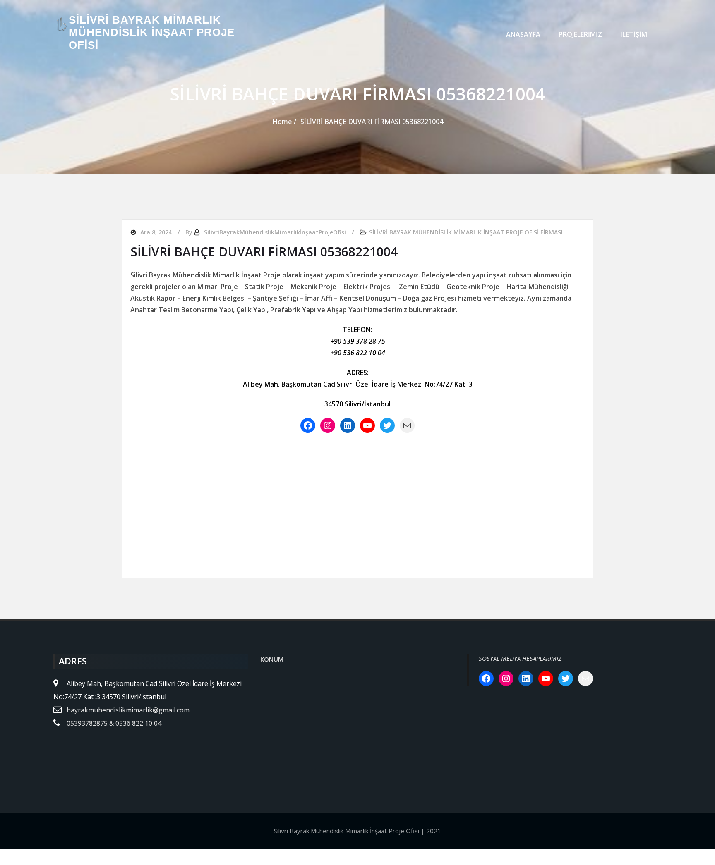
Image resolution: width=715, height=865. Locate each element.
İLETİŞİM (633, 34)
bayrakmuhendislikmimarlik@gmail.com (128, 709)
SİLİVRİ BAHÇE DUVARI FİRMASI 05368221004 (371, 121)
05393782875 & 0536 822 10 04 (114, 723)
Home (282, 121)
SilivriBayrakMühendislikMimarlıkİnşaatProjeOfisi (275, 232)
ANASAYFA (523, 34)
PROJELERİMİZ (580, 34)
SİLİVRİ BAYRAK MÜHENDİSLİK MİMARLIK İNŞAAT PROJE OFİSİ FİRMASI (466, 232)
